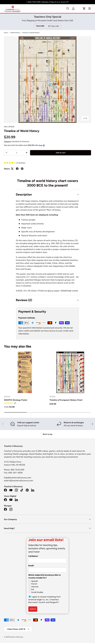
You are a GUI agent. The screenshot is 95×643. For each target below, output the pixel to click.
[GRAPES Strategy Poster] (25, 372)
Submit (33, 609)
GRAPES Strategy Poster (15, 400)
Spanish (34, 581)
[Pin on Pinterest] (22, 168)
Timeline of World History (30, 32)
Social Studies (37, 592)
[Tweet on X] (12, 168)
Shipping (7, 141)
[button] (84, 8)
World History (15, 32)
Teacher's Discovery (16, 637)
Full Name (33, 556)
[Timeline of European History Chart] (70, 372)
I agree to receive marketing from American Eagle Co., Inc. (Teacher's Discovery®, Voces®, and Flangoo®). (44, 600)
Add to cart (60, 153)
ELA (32, 589)
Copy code (55, 26)
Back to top (47, 434)
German (34, 586)
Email (31, 565)
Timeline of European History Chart (65, 400)
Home (6, 32)
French (34, 584)
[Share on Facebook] (17, 168)
